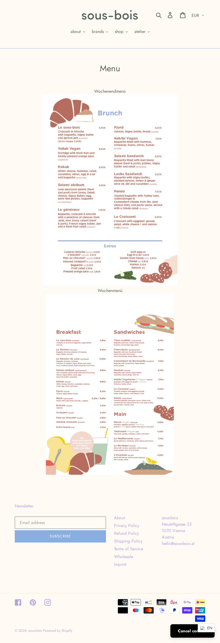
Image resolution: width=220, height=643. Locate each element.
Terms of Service (128, 549)
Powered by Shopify (57, 630)
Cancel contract (192, 631)
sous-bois (35, 630)
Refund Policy (126, 533)
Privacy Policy (126, 525)
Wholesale (123, 557)
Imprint (120, 564)
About (119, 518)
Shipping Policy (128, 541)
